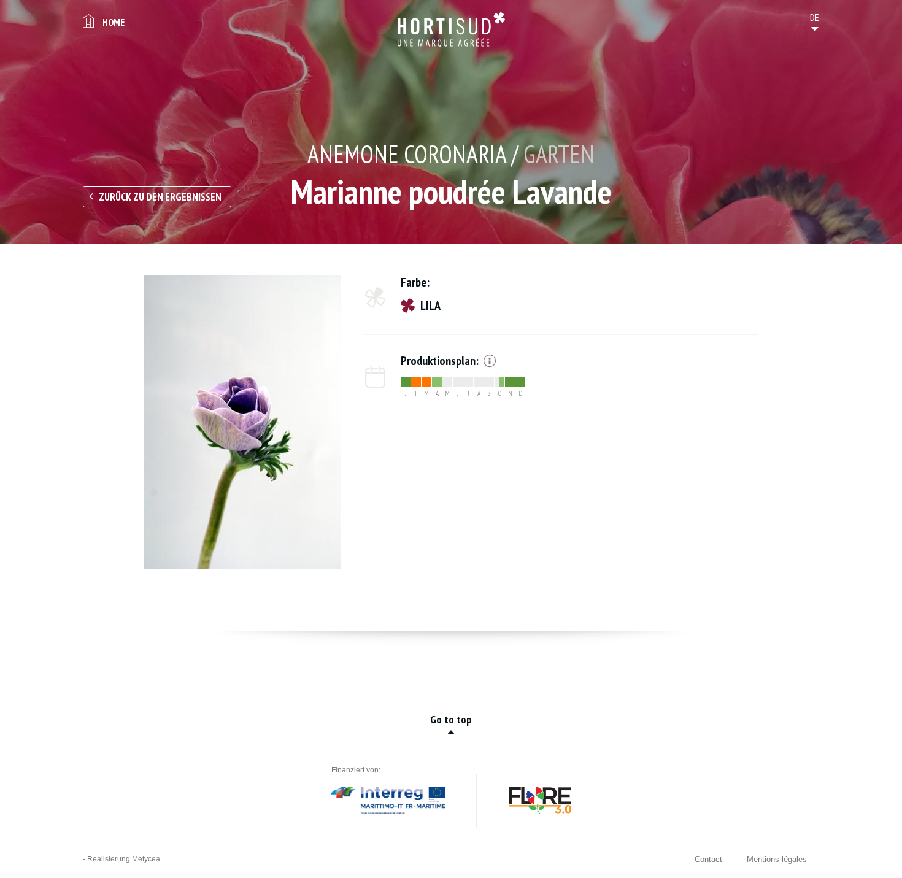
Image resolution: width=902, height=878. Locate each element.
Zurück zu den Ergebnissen (160, 197)
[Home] (451, 29)
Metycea (146, 859)
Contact (708, 859)
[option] (242, 422)
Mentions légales (777, 859)
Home (113, 22)
